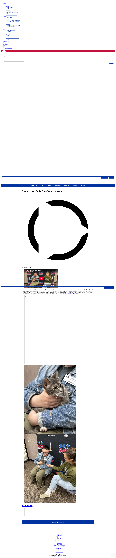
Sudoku (75, 185)
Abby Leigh (3, 57)
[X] (5, 43)
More (23, 525)
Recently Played (104, 178)
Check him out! (27, 506)
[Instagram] (6, 44)
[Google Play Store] (7, 48)
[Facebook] (6, 41)
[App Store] (6, 46)
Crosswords (58, 185)
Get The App (111, 178)
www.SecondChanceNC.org (69, 293)
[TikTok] (5, 45)
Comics (49, 185)
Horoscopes (67, 185)
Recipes (83, 185)
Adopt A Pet (34, 185)
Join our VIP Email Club (109, 288)
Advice (42, 185)
